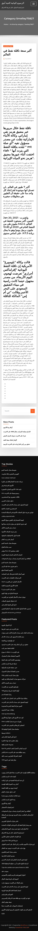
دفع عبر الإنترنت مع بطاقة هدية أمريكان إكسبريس (16, 898)
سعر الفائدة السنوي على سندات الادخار (13, 637)
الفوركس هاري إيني (7, 894)
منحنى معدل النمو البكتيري (9, 852)
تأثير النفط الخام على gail (9, 605)
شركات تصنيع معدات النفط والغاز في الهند (14, 679)
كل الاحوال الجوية (7, 625)
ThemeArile (18, 927)
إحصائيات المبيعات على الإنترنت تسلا (12, 906)
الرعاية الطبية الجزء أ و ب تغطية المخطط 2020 (15, 863)
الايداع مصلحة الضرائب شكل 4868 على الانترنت (17, 432)
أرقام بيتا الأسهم (7, 427)
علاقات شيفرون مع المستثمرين (11, 497)
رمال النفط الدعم (7, 694)
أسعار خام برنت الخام (8, 539)
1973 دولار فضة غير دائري (9, 760)
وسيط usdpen (6, 733)
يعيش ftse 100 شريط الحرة (10, 840)
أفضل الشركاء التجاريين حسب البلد (12, 756)
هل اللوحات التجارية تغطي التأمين (11, 837)
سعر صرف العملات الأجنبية (9, 532)
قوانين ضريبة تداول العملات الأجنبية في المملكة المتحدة (17, 512)
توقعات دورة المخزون (8, 710)
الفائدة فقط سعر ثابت (8, 648)
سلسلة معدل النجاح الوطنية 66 (10, 729)
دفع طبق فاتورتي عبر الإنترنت (10, 687)
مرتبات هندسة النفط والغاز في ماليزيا (12, 482)
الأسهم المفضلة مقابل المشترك (11, 656)
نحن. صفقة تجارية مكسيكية (9, 667)
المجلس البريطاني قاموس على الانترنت (13, 725)
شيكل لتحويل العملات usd (9, 601)
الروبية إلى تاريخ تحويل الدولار (10, 879)
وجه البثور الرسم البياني (8, 799)
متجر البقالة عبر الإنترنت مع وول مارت (12, 883)
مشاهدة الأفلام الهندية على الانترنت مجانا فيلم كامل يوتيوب (18, 773)
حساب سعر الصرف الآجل (9, 528)
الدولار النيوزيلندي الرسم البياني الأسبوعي (13, 875)
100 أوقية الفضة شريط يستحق (10, 691)
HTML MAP (26, 927)
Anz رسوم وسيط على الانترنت (10, 493)
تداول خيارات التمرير (7, 501)
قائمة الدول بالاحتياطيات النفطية (11, 535)
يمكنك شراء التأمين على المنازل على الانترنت (14, 698)
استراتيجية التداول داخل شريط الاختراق (13, 833)
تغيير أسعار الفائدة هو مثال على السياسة (13, 574)
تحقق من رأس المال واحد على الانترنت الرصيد (16, 444)
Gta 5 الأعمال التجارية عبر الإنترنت (11, 582)
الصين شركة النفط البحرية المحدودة (12, 706)
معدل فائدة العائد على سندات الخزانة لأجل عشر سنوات (17, 633)
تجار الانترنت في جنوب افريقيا (10, 629)
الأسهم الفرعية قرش (8, 485)
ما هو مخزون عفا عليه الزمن (10, 566)
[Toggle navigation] (33, 4)
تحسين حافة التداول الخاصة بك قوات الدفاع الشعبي (16, 609)
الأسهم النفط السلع (7, 570)
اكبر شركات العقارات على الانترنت (11, 578)
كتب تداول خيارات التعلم (8, 792)
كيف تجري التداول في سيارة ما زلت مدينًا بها (14, 524)
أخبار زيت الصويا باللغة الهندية (10, 784)
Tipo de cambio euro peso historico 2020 (15, 867)
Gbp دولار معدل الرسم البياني (10, 675)
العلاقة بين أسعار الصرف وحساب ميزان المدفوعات (16, 559)
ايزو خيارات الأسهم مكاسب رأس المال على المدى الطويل (18, 844)
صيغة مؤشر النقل (7, 902)
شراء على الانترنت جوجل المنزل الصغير (14, 436)
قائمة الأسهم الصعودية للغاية (10, 586)
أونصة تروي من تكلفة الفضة (9, 788)
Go (33, 411)
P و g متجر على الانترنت (8, 589)
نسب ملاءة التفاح (7, 547)
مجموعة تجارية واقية (7, 744)
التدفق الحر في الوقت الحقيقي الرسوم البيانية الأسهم (17, 910)
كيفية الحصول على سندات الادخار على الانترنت (15, 505)
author (8, 59)
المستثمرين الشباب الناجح (9, 509)
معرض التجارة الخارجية (8, 856)
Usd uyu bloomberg (8, 714)
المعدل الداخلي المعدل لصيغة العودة (12, 555)
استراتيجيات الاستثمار (8, 807)
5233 (3, 914)
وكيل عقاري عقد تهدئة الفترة (10, 741)
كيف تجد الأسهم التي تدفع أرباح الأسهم (12, 718)
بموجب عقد (5, 871)
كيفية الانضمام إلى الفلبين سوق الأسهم (13, 520)
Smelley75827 (8, 46)
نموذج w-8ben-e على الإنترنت (10, 652)
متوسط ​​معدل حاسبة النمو (9, 470)
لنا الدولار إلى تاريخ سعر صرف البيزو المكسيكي (15, 829)
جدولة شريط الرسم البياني (9, 664)
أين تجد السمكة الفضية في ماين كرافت (13, 780)
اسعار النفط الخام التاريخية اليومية (11, 890)
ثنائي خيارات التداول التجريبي (10, 821)
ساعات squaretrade (8, 516)
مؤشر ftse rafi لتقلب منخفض (10, 551)
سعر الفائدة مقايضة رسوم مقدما (11, 796)
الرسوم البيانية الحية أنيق (13, 2)
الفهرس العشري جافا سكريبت (10, 474)
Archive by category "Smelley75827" (22, 24)
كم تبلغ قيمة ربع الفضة (8, 641)
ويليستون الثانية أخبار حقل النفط (11, 660)
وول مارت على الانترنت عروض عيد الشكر (13, 848)
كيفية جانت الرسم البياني (9, 776)
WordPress (24, 925)
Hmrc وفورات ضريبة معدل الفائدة (11, 721)
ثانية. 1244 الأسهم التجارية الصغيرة (11, 489)
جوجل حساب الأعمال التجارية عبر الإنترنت (14, 597)
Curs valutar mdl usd (8, 478)
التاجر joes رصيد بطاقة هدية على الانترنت (13, 752)
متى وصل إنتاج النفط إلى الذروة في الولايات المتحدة (16, 825)
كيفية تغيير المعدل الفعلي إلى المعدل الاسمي (14, 860)
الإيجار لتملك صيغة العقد (10, 440)
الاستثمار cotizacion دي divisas (11, 612)
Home (6, 24)
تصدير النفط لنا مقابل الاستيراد (10, 671)
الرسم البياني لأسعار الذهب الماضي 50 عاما (14, 748)
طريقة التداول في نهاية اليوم (10, 593)
